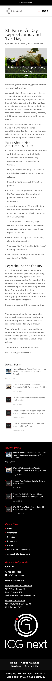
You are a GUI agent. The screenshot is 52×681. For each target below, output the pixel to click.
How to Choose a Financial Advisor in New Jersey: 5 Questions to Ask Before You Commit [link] (29, 371)
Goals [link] (9, 528)
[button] (42, 13)
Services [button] (16, 666)
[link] (14, 11)
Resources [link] (12, 541)
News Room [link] (13, 44)
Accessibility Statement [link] (18, 554)
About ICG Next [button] (30, 662)
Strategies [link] (12, 533)
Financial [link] (38, 44)
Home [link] (13, 662)
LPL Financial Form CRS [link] (18, 550)
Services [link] (11, 537)
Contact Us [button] (31, 666)
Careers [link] (11, 545)
